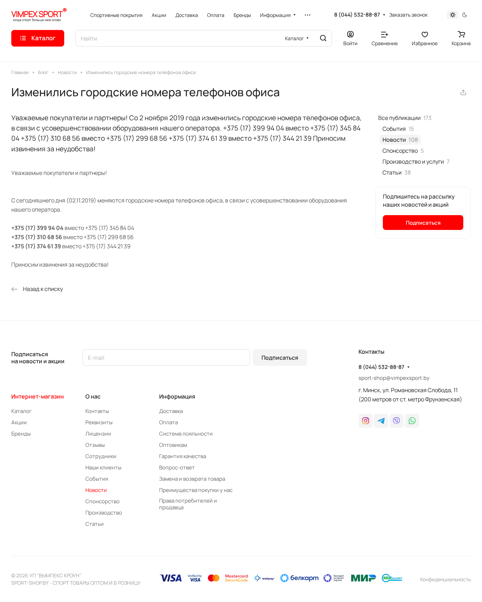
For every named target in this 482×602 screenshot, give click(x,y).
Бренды (21, 433)
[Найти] (323, 38)
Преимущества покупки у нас (196, 490)
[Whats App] (412, 421)
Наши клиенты (103, 467)
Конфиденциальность (445, 579)
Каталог (21, 411)
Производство (103, 512)
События (96, 478)
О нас (93, 396)
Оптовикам (173, 445)
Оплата (168, 422)
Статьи (94, 524)
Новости (96, 490)
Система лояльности (186, 433)
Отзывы (95, 445)
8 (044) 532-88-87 (357, 15)
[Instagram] (366, 421)
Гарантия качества (182, 456)
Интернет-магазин (37, 396)
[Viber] (397, 421)
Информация (177, 396)
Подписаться (279, 357)
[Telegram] (381, 421)
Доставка (171, 411)
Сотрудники (100, 456)
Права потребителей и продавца (188, 504)
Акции (19, 422)
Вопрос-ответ (177, 467)
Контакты (97, 411)
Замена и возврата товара (192, 478)
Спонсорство (102, 501)
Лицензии (98, 433)
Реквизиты (99, 422)
